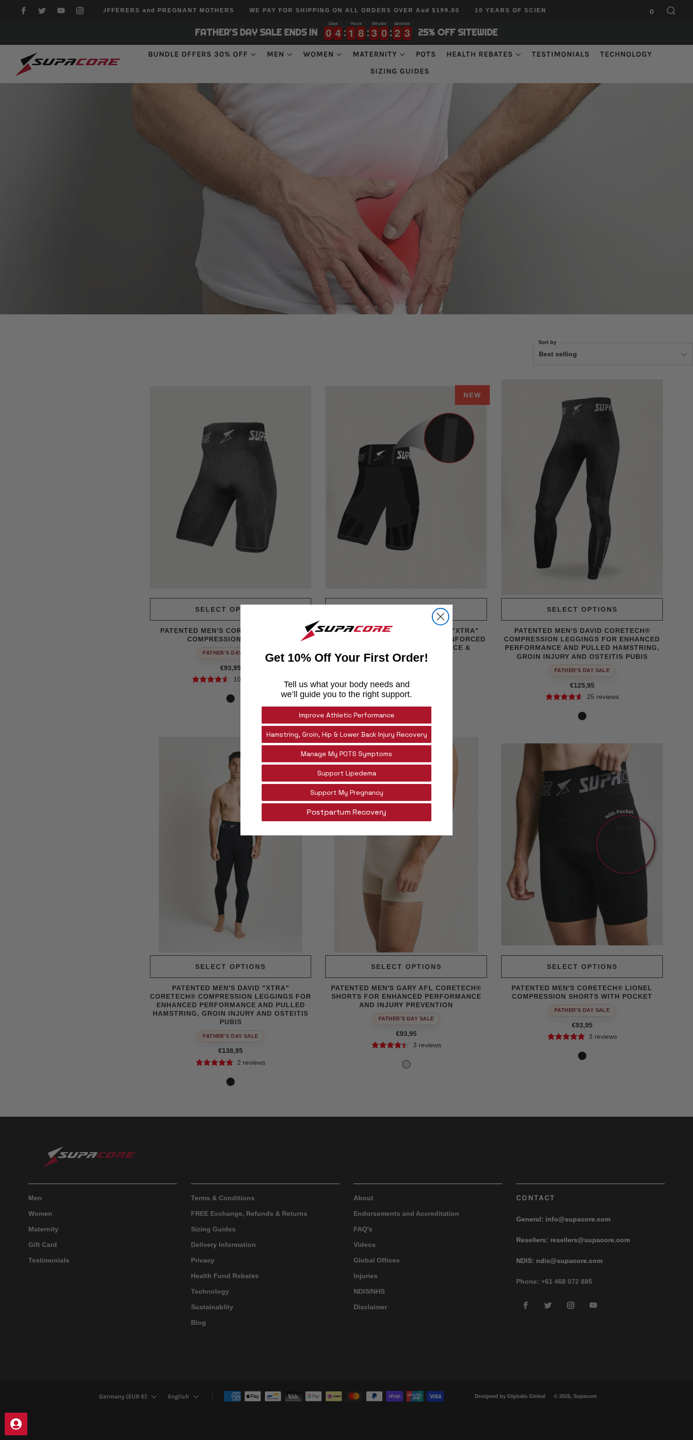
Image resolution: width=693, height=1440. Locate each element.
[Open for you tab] (16, 1424)
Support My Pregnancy (346, 792)
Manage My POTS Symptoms (346, 753)
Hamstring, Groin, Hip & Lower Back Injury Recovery (346, 734)
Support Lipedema (346, 773)
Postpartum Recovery (346, 812)
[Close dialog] (440, 616)
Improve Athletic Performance (347, 715)
